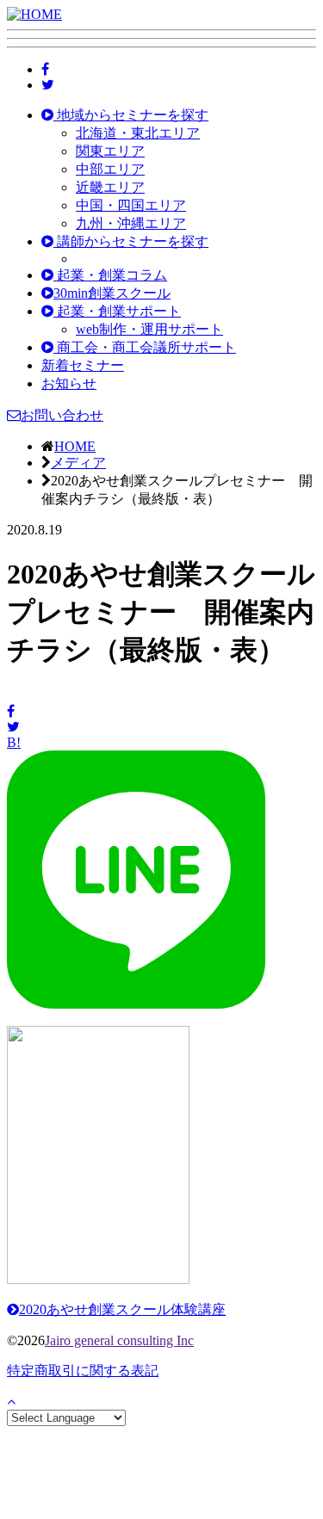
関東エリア (110, 151)
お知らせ (68, 383)
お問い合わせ (62, 415)
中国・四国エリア (131, 205)
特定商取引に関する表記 (82, 1370)
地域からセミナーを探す (130, 115)
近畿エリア (110, 187)
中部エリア (110, 169)
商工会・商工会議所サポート (144, 347)
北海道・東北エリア (138, 133)
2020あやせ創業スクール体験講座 (122, 1309)
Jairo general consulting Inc (119, 1340)
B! (14, 742)
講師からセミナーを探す (130, 241)
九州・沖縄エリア (131, 223)
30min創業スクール (112, 293)
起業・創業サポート (117, 311)
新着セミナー (82, 365)
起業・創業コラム (110, 275)
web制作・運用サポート (149, 329)
